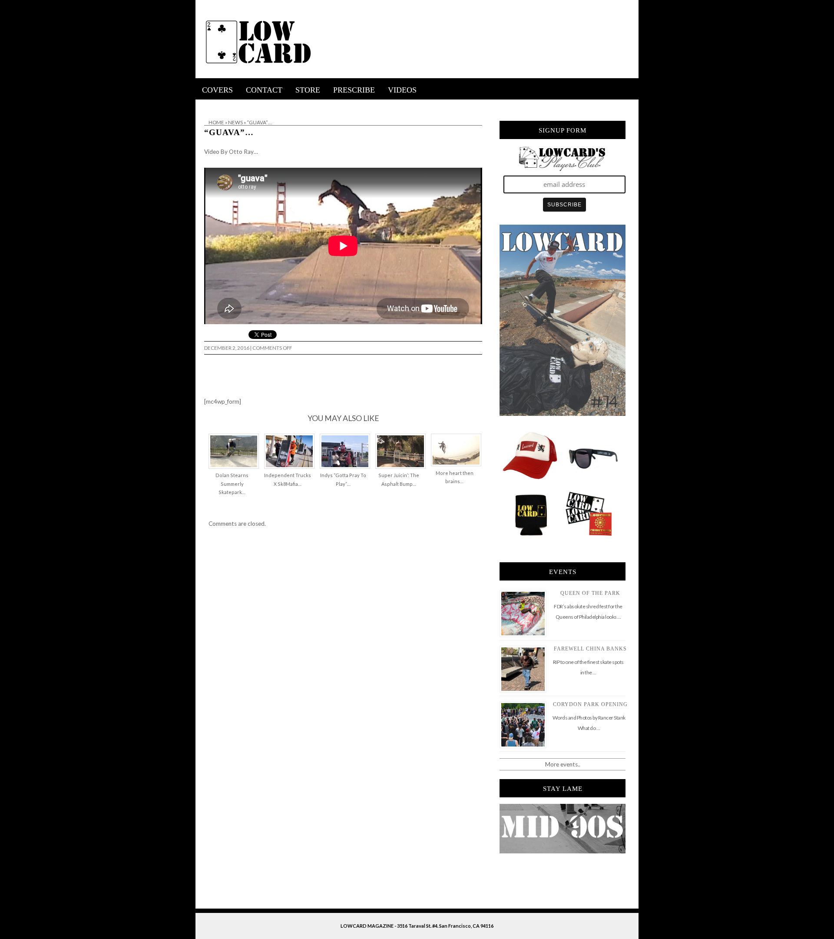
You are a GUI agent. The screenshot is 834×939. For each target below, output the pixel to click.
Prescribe (354, 90)
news (235, 122)
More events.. (562, 764)
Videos (402, 90)
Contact (264, 90)
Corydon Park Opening (590, 704)
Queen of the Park (590, 593)
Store (307, 90)
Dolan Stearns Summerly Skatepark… (231, 483)
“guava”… (229, 132)
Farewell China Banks (590, 649)
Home (216, 122)
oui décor (207, 105)
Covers (217, 90)
